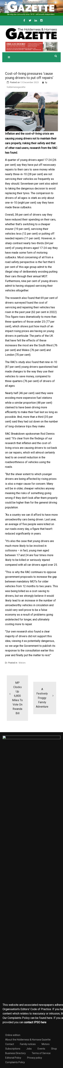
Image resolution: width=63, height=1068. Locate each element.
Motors (22, 663)
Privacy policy (34, 1057)
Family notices (28, 1044)
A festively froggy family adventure (42, 698)
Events (41, 1048)
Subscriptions (12, 1048)
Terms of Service (41, 1053)
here (49, 1018)
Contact (9, 1044)
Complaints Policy (15, 1062)
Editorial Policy (13, 1057)
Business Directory (15, 1053)
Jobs (29, 1048)
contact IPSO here (35, 1022)
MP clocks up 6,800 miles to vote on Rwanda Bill (17, 698)
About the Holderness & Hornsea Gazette (28, 1039)
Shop (54, 1048)
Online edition (12, 1035)
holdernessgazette (16, 87)
